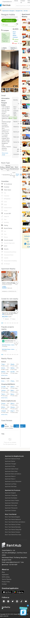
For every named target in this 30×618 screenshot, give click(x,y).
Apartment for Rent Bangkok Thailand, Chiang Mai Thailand (7, 5)
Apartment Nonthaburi (11, 497)
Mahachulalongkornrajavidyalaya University (13, 367)
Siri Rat (26, 10)
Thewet (3, 410)
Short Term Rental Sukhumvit (13, 519)
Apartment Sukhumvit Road (12, 458)
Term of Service (6, 579)
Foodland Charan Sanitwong (3, 386)
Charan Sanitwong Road (13, 380)
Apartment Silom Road (11, 471)
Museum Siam (13, 406)
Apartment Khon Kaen (11, 505)
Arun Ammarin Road (3, 380)
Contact (4, 583)
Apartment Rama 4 (10, 476)
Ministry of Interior (3, 406)
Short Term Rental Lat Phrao (12, 524)
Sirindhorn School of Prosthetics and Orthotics (3, 367)
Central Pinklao (3, 390)
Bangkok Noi (19, 10)
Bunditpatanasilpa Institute (13, 371)
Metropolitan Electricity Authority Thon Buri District (13, 403)
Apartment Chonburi (10, 510)
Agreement (5, 574)
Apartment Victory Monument (13, 481)
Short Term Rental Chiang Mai (13, 529)
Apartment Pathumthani (11, 502)
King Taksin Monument (13, 410)
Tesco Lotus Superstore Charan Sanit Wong (3, 393)
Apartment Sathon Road (11, 468)
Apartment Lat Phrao (10, 483)
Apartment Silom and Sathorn (13, 473)
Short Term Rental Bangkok (12, 516)
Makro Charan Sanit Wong (13, 386)
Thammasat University (3, 363)
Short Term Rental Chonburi (12, 531)
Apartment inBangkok (8, 10)
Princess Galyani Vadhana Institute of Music (3, 403)
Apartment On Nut (10, 466)
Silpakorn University (13, 363)
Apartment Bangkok (10, 492)
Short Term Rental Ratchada (12, 526)
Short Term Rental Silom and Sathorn (15, 521)
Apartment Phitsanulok (11, 507)
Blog (3, 571)
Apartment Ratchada (10, 486)
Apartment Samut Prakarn (12, 500)
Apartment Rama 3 (10, 478)
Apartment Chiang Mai (11, 495)
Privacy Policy (6, 581)
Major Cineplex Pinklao (13, 390)
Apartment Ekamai (10, 460)
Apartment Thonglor (10, 463)
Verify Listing (5, 576)
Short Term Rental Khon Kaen (13, 534)
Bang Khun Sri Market (13, 393)
